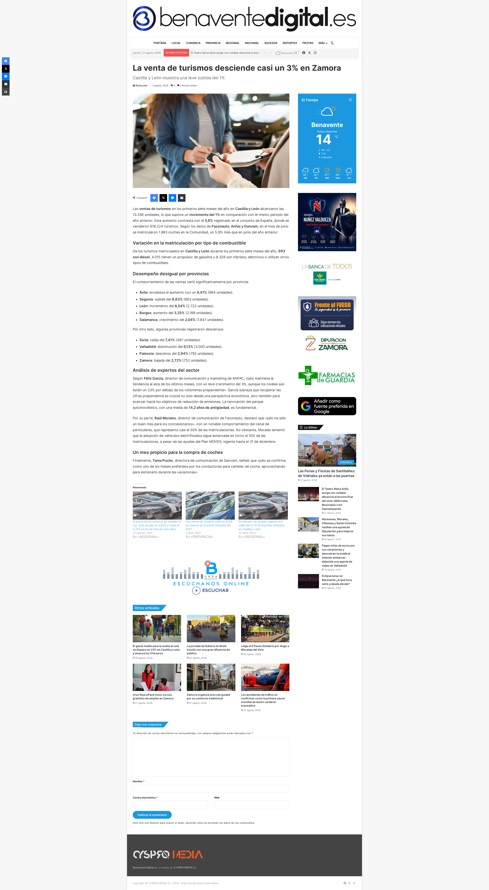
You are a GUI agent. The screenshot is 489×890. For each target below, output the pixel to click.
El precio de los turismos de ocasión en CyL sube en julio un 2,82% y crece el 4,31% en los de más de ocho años (157, 525)
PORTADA (160, 43)
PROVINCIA (213, 43)
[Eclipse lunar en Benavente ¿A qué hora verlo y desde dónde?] (308, 581)
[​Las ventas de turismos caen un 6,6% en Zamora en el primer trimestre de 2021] (210, 506)
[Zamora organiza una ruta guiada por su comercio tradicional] (211, 677)
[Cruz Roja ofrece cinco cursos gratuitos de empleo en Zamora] (157, 677)
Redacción (141, 85)
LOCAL (176, 43)
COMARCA (193, 43)
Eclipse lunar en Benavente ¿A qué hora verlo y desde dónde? (337, 580)
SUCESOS (270, 43)
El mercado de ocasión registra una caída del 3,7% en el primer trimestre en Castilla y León (261, 525)
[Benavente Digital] (244, 18)
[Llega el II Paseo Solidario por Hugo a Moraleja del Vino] (265, 628)
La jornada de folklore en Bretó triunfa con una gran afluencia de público (208, 649)
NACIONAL (252, 43)
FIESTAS (307, 43)
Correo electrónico (145, 797)
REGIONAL (233, 43)
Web (216, 797)
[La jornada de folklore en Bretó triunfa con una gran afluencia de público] (211, 628)
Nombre (138, 781)
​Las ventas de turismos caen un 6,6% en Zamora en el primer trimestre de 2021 (209, 525)
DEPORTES (290, 43)
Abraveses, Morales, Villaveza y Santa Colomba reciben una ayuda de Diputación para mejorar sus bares (253, 52)
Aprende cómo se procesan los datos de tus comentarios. (220, 822)
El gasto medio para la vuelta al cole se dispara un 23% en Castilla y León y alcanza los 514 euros (156, 649)
